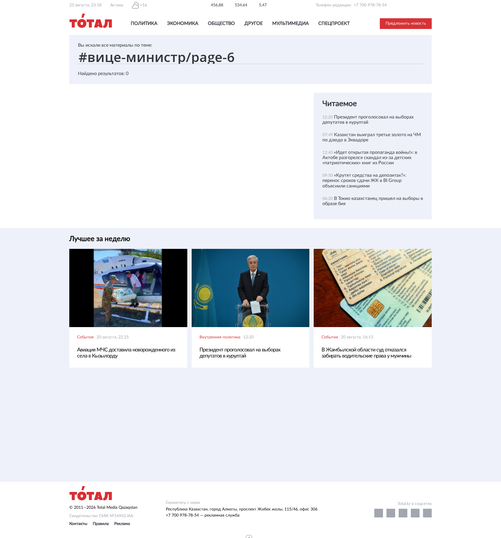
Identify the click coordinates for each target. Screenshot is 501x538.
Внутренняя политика (219, 337)
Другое (253, 23)
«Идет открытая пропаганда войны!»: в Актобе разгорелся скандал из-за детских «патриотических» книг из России (369, 157)
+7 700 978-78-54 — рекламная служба (202, 515)
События (85, 337)
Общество (221, 23)
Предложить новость (406, 23)
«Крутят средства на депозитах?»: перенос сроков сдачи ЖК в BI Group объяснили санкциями (364, 180)
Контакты (78, 524)
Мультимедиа (290, 23)
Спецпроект (334, 23)
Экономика (182, 23)
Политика (144, 23)
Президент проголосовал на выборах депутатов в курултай (239, 353)
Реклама (122, 524)
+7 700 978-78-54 (370, 5)
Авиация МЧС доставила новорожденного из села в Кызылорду (126, 353)
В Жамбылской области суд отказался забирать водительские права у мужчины (366, 353)
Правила (101, 524)
